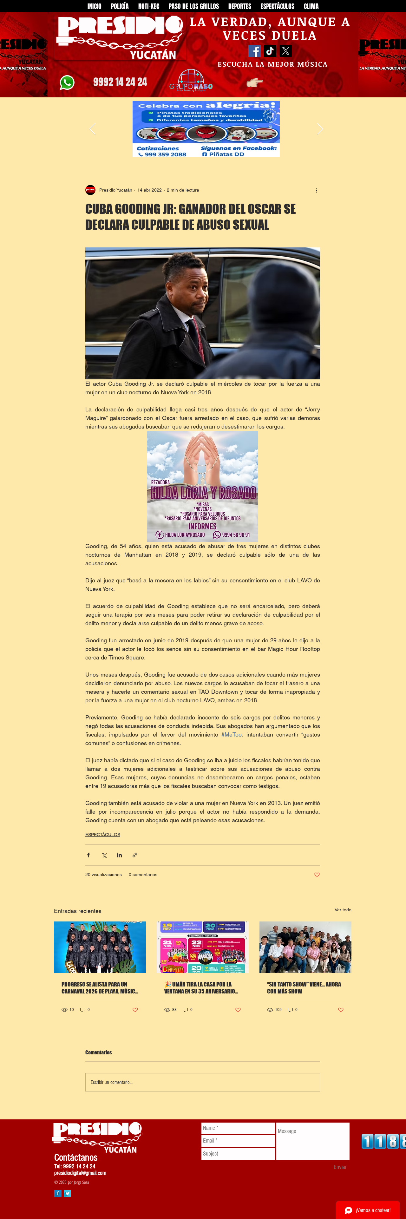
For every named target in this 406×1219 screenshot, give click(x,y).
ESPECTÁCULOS (102, 834)
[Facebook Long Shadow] (58, 1193)
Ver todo (343, 909)
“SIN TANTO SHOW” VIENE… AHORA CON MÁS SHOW (304, 988)
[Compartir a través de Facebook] (88, 855)
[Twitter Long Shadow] (67, 1193)
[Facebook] (254, 51)
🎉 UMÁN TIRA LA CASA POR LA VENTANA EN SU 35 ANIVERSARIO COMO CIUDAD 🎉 (199, 988)
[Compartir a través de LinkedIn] (119, 855)
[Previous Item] (92, 129)
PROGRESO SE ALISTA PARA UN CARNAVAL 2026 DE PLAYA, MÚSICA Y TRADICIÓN (100, 988)
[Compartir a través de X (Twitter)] (104, 855)
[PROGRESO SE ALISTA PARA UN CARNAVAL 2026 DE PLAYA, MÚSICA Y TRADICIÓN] (100, 947)
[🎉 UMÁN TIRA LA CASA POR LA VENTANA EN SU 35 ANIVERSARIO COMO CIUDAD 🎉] (203, 947)
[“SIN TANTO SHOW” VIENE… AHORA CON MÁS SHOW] (305, 947)
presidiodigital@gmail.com (80, 1173)
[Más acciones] (316, 190)
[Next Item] (320, 129)
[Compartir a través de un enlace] (135, 855)
